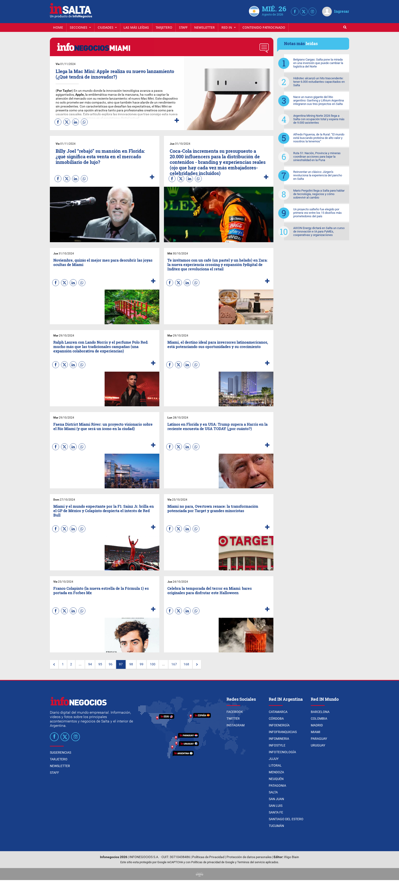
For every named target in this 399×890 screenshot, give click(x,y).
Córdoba (276, 718)
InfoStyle (277, 745)
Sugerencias (60, 752)
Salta (273, 792)
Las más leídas (136, 27)
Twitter (233, 718)
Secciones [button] (79, 27)
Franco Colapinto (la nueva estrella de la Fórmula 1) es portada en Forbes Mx (101, 590)
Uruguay (318, 745)
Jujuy (273, 759)
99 (141, 664)
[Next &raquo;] (197, 664)
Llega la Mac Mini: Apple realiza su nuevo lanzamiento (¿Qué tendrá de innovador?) (115, 74)
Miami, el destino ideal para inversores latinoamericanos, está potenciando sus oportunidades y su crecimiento (217, 344)
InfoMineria (279, 738)
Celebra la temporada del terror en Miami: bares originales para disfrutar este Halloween (209, 590)
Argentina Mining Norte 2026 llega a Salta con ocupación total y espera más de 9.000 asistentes (319, 119)
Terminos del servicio (251, 862)
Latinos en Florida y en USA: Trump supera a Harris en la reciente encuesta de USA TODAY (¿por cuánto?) (217, 426)
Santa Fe (276, 812)
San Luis (275, 805)
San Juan (276, 799)
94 (90, 664)
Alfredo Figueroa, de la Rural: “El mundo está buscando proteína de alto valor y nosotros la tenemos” (318, 138)
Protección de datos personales (249, 857)
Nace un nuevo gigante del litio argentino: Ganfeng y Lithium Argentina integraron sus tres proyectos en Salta (318, 100)
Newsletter (204, 27)
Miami (315, 732)
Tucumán (276, 826)
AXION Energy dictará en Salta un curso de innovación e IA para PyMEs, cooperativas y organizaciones (319, 231)
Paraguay (319, 738)
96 (110, 664)
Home (58, 27)
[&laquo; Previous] (54, 664)
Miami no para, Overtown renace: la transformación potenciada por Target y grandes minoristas (212, 508)
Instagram (236, 725)
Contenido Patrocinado (263, 27)
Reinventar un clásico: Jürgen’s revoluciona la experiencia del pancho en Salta (317, 175)
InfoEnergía (279, 725)
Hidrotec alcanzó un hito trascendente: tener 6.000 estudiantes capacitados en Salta (319, 81)
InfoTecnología (282, 752)
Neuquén (276, 779)
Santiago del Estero (286, 819)
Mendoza (276, 772)
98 (131, 664)
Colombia (319, 718)
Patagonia (277, 785)
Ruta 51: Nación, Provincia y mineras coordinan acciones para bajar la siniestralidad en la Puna (317, 156)
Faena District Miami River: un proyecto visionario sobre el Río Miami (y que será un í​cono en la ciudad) (103, 426)
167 (174, 664)
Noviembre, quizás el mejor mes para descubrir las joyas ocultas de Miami (102, 262)
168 (186, 664)
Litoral (275, 765)
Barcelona (320, 712)
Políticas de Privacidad (208, 857)
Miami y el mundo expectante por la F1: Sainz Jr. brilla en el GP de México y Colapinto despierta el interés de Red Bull (103, 510)
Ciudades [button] (106, 27)
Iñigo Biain (291, 857)
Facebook (235, 712)
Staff (183, 27)
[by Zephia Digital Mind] (199, 874)
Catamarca (278, 712)
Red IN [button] (227, 27)
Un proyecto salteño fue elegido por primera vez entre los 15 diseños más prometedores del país (317, 213)
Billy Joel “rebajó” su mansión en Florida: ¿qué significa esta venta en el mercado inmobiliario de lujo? (100, 156)
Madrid (317, 725)
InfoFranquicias (283, 732)
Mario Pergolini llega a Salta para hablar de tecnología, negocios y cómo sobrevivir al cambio (319, 194)
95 (100, 664)
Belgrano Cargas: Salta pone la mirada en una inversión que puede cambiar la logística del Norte (318, 63)
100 (152, 664)
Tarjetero (164, 27)
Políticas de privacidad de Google (212, 862)
